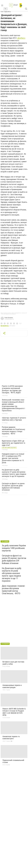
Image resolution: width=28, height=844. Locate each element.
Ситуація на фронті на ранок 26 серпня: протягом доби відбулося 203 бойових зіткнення (13, 486)
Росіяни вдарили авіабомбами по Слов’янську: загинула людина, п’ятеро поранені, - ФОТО (13, 430)
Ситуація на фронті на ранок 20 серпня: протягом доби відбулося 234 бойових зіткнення (14, 559)
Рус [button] (6, 8)
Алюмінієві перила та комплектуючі (11, 737)
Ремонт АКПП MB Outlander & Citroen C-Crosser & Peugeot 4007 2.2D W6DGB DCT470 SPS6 (14, 712)
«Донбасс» (21, 38)
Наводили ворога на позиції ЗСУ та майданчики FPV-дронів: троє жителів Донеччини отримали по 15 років (13, 458)
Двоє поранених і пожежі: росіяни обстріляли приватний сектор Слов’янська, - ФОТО (13, 590)
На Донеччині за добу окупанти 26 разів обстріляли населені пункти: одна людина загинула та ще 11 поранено (11, 574)
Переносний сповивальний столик (13, 761)
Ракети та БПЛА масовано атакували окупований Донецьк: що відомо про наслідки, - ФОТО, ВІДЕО (12, 389)
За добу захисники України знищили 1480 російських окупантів (14, 548)
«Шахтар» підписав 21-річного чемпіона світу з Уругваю (14, 419)
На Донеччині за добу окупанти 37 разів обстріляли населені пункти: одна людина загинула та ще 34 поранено (14, 473)
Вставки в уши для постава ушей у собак (13, 663)
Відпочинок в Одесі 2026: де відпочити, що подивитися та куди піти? (13, 443)
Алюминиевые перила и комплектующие (12, 686)
